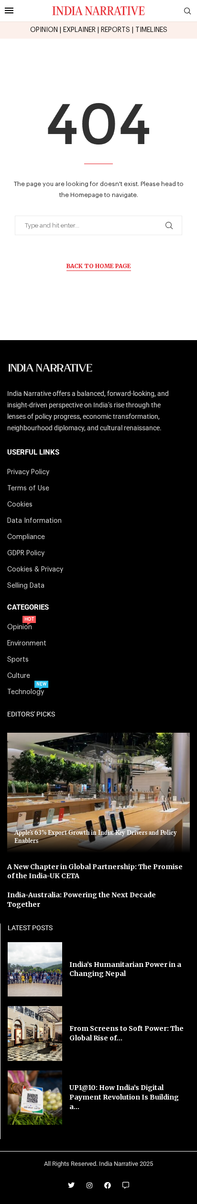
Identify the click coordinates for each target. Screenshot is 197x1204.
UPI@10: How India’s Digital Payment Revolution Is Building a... (124, 1097)
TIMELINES (151, 30)
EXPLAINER (79, 30)
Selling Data (25, 585)
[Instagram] (89, 1185)
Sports (18, 659)
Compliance (26, 537)
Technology (25, 692)
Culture (18, 676)
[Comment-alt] (125, 1185)
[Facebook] (107, 1185)
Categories (28, 607)
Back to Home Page (98, 266)
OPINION (44, 30)
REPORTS (115, 30)
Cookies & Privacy (35, 569)
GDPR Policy (25, 553)
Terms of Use (28, 488)
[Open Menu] (9, 10)
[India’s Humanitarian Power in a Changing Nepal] (35, 969)
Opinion (19, 627)
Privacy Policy (28, 472)
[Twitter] (71, 1185)
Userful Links (33, 452)
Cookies (20, 504)
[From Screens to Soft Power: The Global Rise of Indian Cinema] (35, 1033)
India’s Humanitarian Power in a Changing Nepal (125, 969)
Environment (26, 643)
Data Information (34, 521)
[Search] (187, 11)
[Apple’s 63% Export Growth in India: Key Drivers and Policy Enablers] (98, 792)
